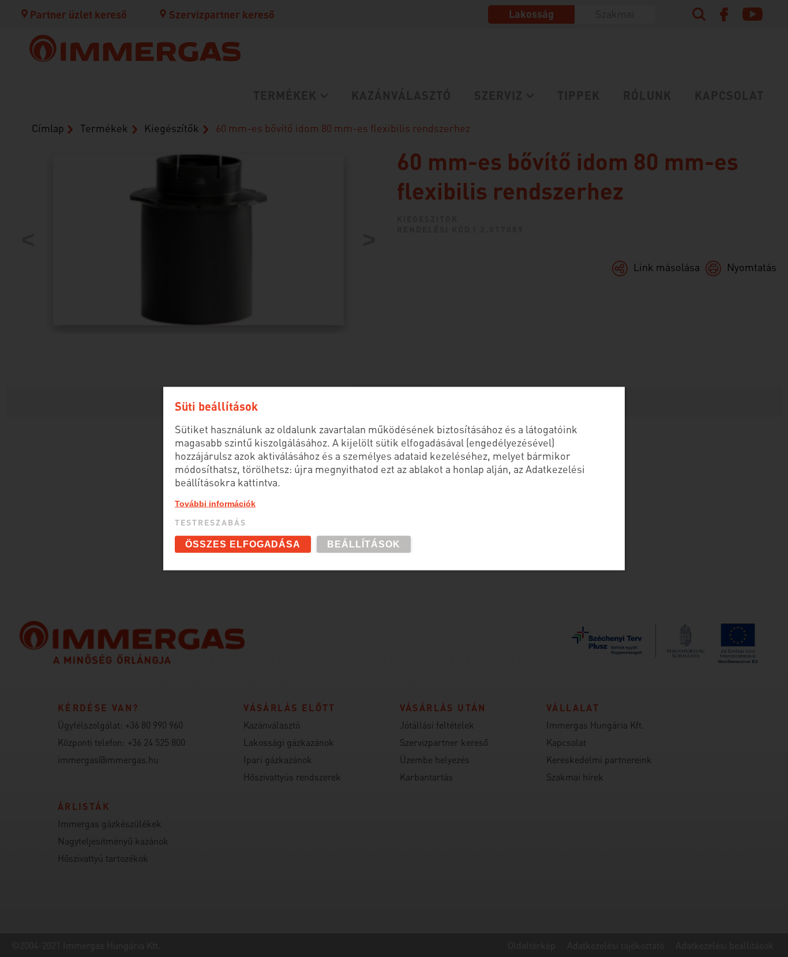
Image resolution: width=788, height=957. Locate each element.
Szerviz (498, 95)
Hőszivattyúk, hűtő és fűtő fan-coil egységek (172, 161)
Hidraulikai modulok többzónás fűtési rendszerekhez (181, 231)
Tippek (578, 95)
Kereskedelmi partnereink (599, 759)
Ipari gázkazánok (277, 759)
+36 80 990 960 (154, 725)
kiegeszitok (427, 218)
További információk (215, 503)
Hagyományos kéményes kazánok (403, 154)
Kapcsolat (729, 95)
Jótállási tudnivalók (135, 179)
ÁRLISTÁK (343, 205)
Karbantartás (118, 160)
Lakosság (531, 13)
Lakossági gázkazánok (141, 122)
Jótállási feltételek (437, 725)
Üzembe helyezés (127, 141)
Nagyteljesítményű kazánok (113, 841)
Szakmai (615, 13)
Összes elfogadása (243, 544)
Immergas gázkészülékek (110, 823)
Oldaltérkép (532, 945)
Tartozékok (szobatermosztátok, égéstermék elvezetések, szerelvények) (420, 128)
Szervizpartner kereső (221, 14)
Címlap (48, 127)
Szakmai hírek (574, 777)
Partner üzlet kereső (78, 14)
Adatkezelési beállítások (725, 945)
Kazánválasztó (401, 95)
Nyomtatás (751, 266)
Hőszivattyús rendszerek (292, 777)
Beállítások (363, 544)
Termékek (285, 95)
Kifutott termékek (364, 186)
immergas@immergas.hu (108, 759)
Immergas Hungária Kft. (595, 725)
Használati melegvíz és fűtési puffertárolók (196, 205)
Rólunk (647, 95)
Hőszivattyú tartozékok (103, 858)
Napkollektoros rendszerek (154, 257)
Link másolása (666, 266)
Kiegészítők (171, 127)
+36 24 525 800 (156, 742)
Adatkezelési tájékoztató (615, 945)
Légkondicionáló (126, 186)
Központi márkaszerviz (142, 122)
